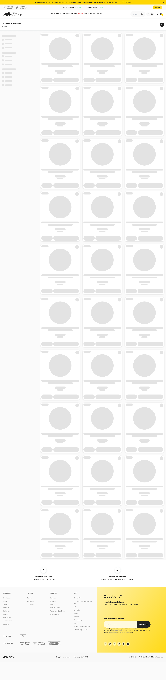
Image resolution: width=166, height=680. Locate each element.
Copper (6, 614)
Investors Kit (54, 614)
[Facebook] (105, 644)
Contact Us (77, 598)
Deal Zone (7, 598)
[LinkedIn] (119, 644)
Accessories (7, 621)
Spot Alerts (30, 601)
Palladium (6, 611)
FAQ (75, 607)
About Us (77, 610)
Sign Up (157, 7)
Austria (67, 657)
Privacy (76, 617)
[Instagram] (114, 644)
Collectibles (7, 618)
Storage (29, 598)
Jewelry (6, 624)
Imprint (76, 623)
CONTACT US (126, 2)
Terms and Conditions (57, 611)
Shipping (53, 601)
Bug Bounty (78, 620)
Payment (53, 598)
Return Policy (55, 608)
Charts (52, 604)
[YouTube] (123, 644)
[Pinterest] (128, 644)
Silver (95, 7)
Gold (72, 7)
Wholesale (30, 604)
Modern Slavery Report (82, 626)
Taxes (76, 613)
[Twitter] (110, 644)
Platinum (6, 608)
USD (86, 657)
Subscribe (143, 624)
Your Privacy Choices (81, 630)
